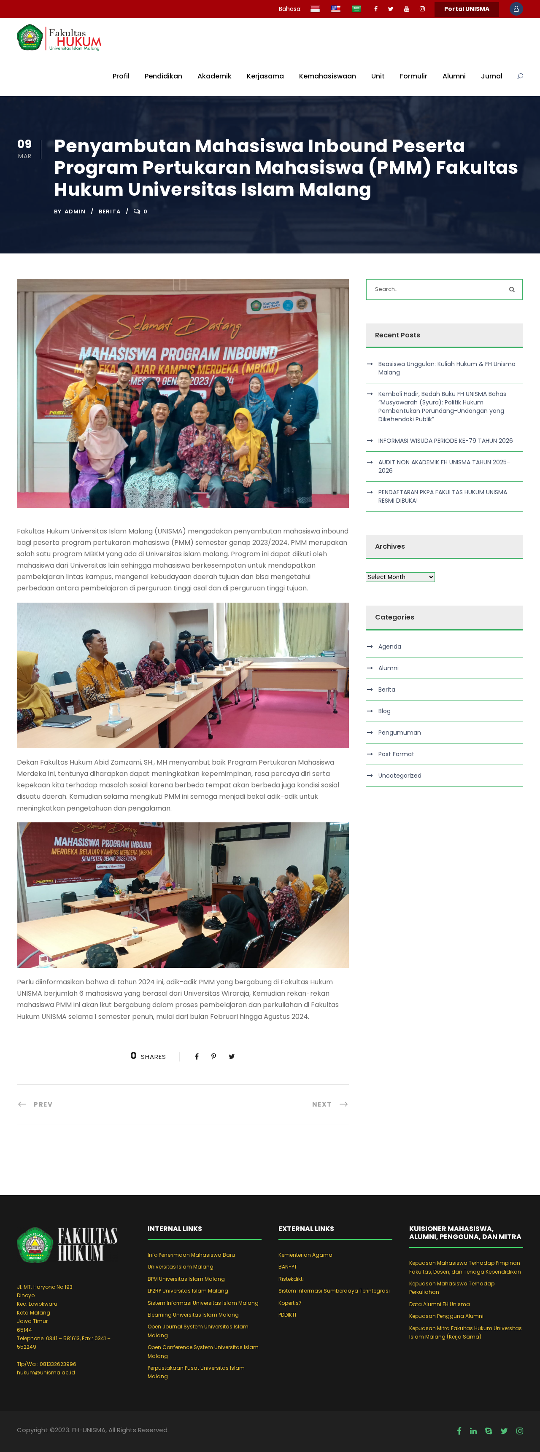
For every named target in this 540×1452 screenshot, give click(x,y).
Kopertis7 (290, 1303)
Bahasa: (290, 9)
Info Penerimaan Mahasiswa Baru (191, 1254)
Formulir (413, 76)
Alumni (454, 76)
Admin (75, 211)
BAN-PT (287, 1266)
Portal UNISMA (466, 9)
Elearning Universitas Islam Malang (193, 1314)
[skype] (488, 1431)
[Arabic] (357, 9)
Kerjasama (265, 76)
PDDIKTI (287, 1314)
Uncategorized (399, 775)
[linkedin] (473, 1431)
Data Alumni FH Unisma (439, 1304)
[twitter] (391, 9)
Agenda (389, 646)
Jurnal (491, 76)
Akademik (214, 76)
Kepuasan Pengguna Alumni (446, 1316)
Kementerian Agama (305, 1254)
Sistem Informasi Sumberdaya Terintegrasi (334, 1290)
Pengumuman (399, 732)
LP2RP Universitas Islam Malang (188, 1290)
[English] (337, 9)
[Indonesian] (316, 9)
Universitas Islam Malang (180, 1266)
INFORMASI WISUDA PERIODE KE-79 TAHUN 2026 (445, 440)
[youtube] (406, 9)
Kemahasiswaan (327, 76)
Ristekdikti (291, 1278)
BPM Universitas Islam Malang (186, 1278)
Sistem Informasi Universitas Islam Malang (203, 1303)
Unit (378, 76)
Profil (121, 76)
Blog (384, 711)
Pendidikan (163, 76)
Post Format (396, 754)
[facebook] (376, 9)
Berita (110, 211)
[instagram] (422, 9)
